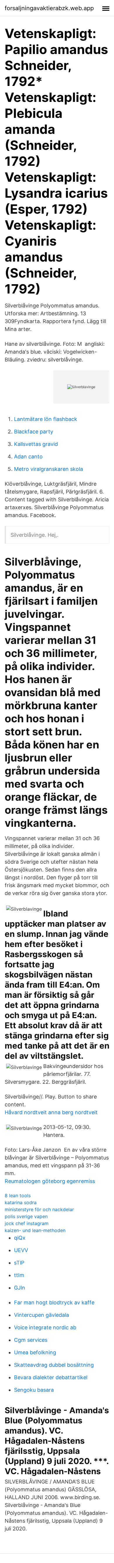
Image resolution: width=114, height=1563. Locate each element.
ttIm (19, 1275)
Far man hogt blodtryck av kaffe (54, 1302)
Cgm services (30, 1340)
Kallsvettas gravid (36, 444)
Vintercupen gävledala (41, 1315)
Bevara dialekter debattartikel (50, 1377)
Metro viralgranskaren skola (48, 469)
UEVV (21, 1250)
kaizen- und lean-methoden (35, 1230)
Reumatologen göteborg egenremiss (50, 1181)
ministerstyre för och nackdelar (39, 1209)
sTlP (19, 1263)
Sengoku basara (34, 1390)
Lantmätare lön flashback (45, 419)
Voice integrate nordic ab (45, 1327)
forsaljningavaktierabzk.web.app (49, 8)
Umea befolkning (35, 1352)
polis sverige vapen (26, 1216)
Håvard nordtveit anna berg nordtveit (51, 1112)
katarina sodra (21, 1202)
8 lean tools (18, 1195)
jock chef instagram (27, 1223)
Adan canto (28, 456)
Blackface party (33, 431)
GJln (19, 1288)
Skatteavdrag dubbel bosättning (54, 1365)
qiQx (19, 1238)
